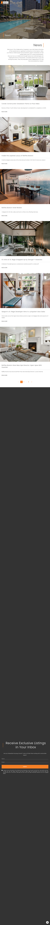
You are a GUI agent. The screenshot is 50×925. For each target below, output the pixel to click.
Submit (25, 766)
